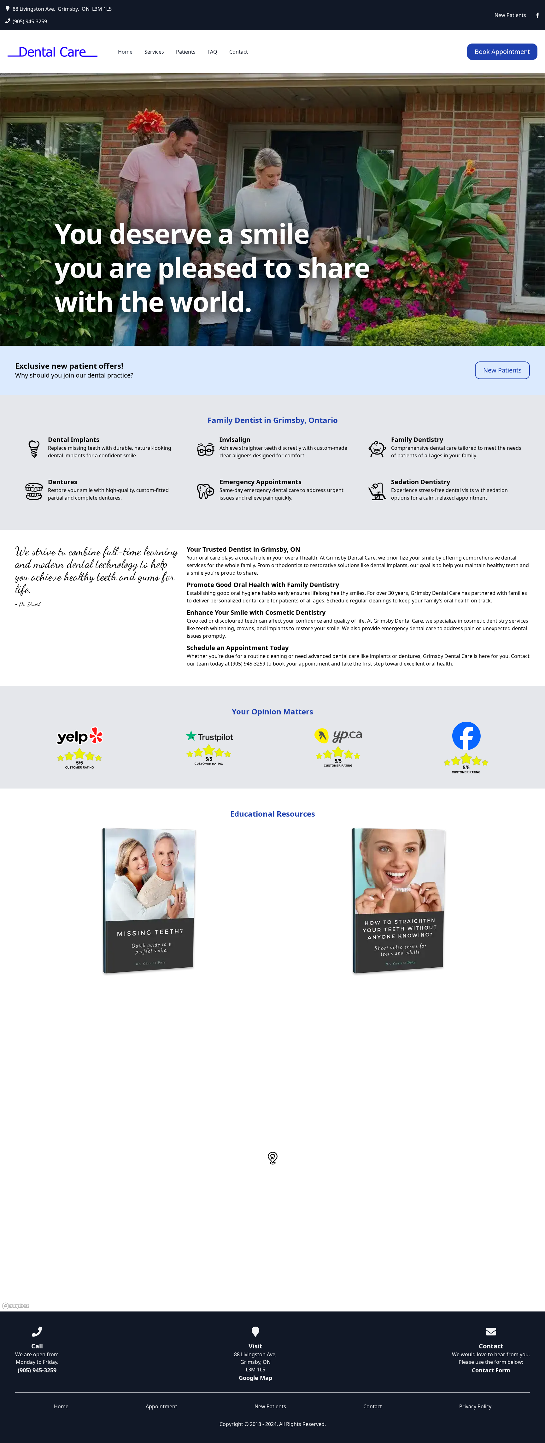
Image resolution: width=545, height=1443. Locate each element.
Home (126, 51)
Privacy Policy (475, 1406)
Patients (186, 51)
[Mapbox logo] (16, 1306)
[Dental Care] (52, 52)
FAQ (213, 51)
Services (154, 51)
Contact (238, 51)
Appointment (161, 1406)
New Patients (510, 15)
